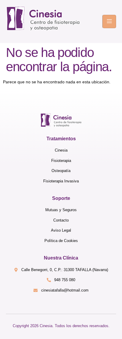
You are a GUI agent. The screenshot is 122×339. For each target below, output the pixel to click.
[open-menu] (109, 21)
